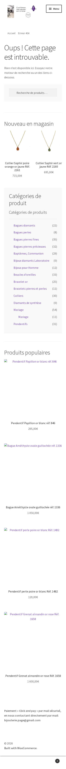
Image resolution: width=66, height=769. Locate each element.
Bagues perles (22, 232)
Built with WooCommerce (20, 748)
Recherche (33, 763)
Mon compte (11, 763)
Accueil (11, 33)
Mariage (19, 310)
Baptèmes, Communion (28, 253)
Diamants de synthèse (27, 303)
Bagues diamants (24, 225)
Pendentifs (20, 324)
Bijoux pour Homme (26, 267)
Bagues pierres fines (26, 239)
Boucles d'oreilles (25, 274)
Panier (51, 759)
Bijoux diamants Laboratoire (31, 260)
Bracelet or (21, 281)
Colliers (18, 296)
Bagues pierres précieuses (30, 246)
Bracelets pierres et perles (30, 288)
